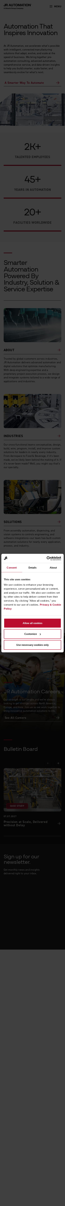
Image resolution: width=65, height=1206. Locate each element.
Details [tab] (32, 567)
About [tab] (53, 567)
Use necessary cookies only (32, 644)
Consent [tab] (12, 567)
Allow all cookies (32, 623)
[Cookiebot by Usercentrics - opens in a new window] (46, 558)
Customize (30, 633)
